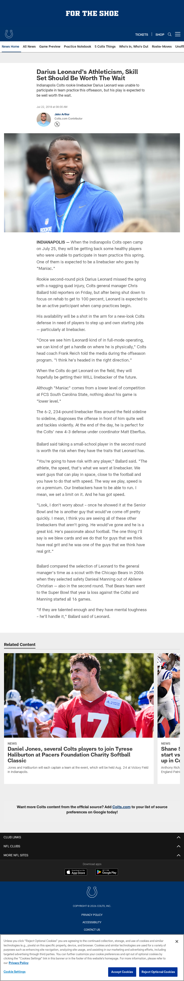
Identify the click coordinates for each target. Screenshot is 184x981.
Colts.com (121, 807)
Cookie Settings (15, 971)
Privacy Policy (92, 914)
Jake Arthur (62, 114)
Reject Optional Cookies (158, 972)
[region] (92, 957)
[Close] (177, 941)
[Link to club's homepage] (9, 32)
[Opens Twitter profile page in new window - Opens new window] (57, 124)
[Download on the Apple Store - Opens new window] (75, 872)
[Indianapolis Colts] (92, 893)
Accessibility (92, 922)
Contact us (92, 929)
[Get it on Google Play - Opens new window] (106, 874)
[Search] (169, 34)
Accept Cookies (122, 972)
